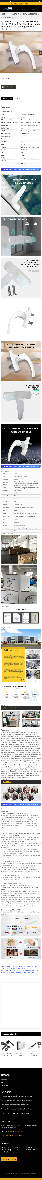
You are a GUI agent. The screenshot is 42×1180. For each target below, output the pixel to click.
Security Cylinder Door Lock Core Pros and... (16, 1113)
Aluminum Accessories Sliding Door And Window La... (34, 1054)
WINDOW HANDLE (7, 17)
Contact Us (4, 1085)
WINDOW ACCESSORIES (28, 14)
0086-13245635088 (21, 4)
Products (12, 14)
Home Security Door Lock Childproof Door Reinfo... (21, 1054)
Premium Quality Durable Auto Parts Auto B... (16, 1096)
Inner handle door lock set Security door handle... (7, 1054)
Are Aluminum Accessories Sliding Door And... (16, 1109)
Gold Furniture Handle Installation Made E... (15, 1105)
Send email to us (9, 87)
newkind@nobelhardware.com (11, 1135)
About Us (4, 1079)
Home (3, 14)
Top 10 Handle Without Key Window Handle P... (17, 1100)
